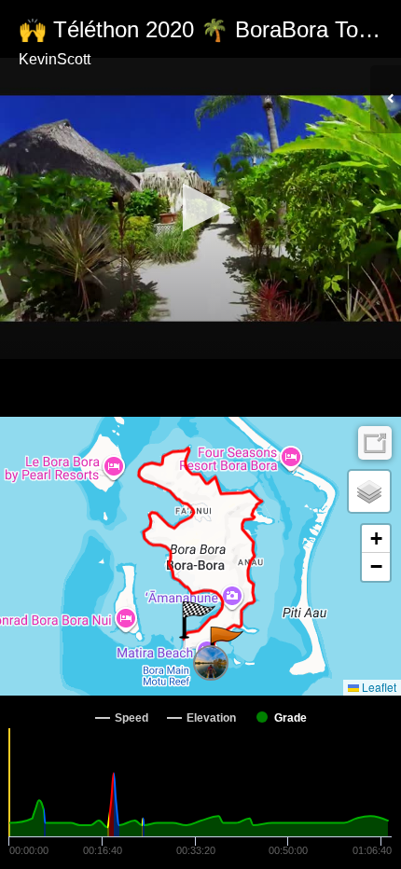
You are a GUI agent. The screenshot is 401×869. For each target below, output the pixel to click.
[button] (201, 207)
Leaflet (377, 687)
